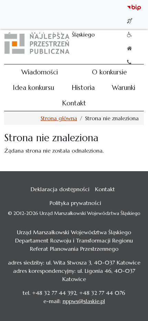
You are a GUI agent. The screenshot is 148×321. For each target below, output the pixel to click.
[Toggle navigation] (134, 44)
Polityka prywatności (75, 202)
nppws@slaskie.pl (84, 301)
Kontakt (74, 103)
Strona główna (59, 118)
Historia (83, 87)
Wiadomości (39, 72)
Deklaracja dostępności (60, 189)
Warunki (123, 87)
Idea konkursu (33, 87)
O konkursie (109, 72)
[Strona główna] (39, 43)
